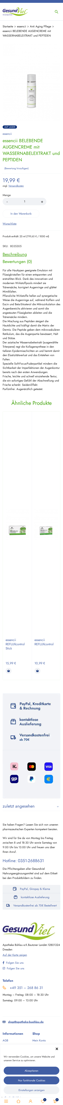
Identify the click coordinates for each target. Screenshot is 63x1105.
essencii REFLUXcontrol (44, 642)
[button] (57, 1049)
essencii (21, 26)
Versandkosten (16, 186)
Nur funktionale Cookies (31, 1080)
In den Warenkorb (20, 214)
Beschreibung (15, 254)
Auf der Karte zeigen (15, 955)
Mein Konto (39, 1040)
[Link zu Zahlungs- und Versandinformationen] (31, 746)
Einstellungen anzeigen (32, 1090)
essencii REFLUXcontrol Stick (15, 644)
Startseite (8, 26)
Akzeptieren (31, 1071)
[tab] (15, 254)
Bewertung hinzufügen (16, 168)
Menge (7, 195)
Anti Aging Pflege (40, 26)
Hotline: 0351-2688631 (23, 861)
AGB (5, 1040)
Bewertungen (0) (17, 261)
